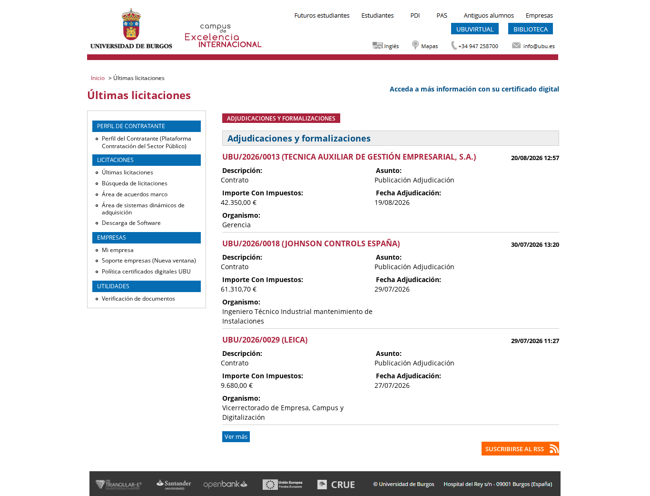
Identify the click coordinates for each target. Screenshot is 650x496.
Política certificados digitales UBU (146, 271)
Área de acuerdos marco (134, 194)
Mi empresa (118, 250)
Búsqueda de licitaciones (134, 183)
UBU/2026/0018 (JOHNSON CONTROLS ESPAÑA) (311, 243)
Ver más (236, 437)
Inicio (98, 78)
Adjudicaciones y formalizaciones (281, 118)
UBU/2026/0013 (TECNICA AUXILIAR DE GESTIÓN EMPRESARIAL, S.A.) (349, 157)
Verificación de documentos (138, 298)
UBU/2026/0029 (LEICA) (264, 339)
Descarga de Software (131, 223)
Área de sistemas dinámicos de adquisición (143, 209)
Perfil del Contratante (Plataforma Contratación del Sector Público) (146, 142)
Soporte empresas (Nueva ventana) (149, 260)
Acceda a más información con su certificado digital (474, 88)
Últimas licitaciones (127, 172)
